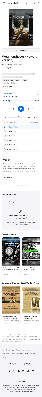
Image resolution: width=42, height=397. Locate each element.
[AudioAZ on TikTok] (28, 371)
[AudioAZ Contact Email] (32, 371)
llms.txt (4, 357)
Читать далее (7, 177)
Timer (28, 117)
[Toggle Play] (21, 109)
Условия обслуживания (23, 350)
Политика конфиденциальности (12, 353)
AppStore (15, 364)
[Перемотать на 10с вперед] (28, 109)
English (8, 68)
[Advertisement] (21, 185)
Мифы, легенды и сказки (11, 80)
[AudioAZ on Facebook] (9, 371)
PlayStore (29, 364)
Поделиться (22, 50)
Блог (3, 350)
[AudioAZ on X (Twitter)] (14, 371)
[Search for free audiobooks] (34, 3)
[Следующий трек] (33, 109)
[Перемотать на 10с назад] (14, 109)
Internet (10, 86)
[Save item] (37, 93)
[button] (21, 127)
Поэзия (24, 80)
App (13, 350)
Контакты (33, 353)
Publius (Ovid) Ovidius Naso (12, 64)
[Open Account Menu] (38, 3)
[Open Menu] (4, 3)
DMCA (26, 353)
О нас (8, 350)
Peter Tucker (11, 83)
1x (34, 117)
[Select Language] (30, 3)
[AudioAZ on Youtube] (23, 371)
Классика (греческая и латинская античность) (18, 74)
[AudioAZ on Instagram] (18, 371)
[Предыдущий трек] (9, 109)
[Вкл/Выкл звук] (5, 117)
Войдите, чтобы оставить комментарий (21, 202)
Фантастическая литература (12, 77)
